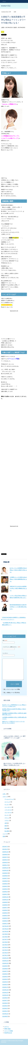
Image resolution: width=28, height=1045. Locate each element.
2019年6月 (5, 881)
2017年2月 (5, 952)
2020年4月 (5, 859)
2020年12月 (5, 851)
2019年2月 (5, 891)
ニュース (5, 833)
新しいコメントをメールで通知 (12, 689)
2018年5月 (5, 913)
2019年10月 (5, 870)
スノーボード (8, 807)
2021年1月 (5, 849)
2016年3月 (5, 982)
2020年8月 (5, 854)
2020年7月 (5, 857)
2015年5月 (5, 1005)
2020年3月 (5, 862)
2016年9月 (5, 966)
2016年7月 (5, 971)
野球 (6, 828)
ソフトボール (8, 809)
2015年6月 (5, 1003)
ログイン (6, 1026)
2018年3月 (5, 918)
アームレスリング (9, 799)
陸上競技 (7, 831)
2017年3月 (5, 950)
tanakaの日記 (6, 6)
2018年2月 (5, 920)
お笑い (4, 794)
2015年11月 (5, 992)
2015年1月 (5, 1011)
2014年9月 (5, 1016)
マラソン (7, 817)
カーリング (7, 801)
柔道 (6, 825)
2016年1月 (5, 987)
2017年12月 (5, 926)
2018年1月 (5, 923)
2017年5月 (5, 944)
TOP (6, 11)
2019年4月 (5, 886)
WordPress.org (8, 1032)
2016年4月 (5, 979)
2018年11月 (5, 899)
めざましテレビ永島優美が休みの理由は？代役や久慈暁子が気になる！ (18, 570)
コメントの (8, 1030)
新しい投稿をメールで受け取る (12, 692)
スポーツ (5, 796)
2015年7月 (5, 1000)
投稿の (7, 1028)
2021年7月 (5, 846)
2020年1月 (5, 865)
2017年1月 (5, 955)
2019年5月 (5, 883)
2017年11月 (5, 928)
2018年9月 (5, 902)
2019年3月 (5, 889)
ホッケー (7, 815)
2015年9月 (5, 997)
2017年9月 (5, 934)
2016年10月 (5, 963)
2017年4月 (5, 947)
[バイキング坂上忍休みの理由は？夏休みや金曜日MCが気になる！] (4, 598)
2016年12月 (5, 958)
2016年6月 (5, 974)
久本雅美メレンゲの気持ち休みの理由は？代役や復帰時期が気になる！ (18, 579)
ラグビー (7, 820)
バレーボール (8, 812)
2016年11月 (5, 960)
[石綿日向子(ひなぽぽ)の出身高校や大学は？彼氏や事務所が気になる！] (4, 589)
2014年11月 (5, 1013)
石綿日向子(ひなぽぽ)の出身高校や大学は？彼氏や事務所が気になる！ (18, 588)
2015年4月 (5, 1008)
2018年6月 (5, 910)
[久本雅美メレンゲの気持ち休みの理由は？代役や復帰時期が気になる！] (4, 579)
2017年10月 (5, 931)
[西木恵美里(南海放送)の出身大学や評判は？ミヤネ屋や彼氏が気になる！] (4, 607)
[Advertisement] (13, 165)
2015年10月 (5, 995)
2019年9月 (5, 873)
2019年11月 (5, 867)
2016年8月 (5, 968)
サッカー (7, 804)
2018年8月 (5, 905)
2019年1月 (5, 894)
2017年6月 (5, 942)
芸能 (3, 31)
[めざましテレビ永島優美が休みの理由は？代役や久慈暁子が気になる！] (4, 570)
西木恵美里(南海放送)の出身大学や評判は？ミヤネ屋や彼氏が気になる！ (18, 607)
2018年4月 (5, 915)
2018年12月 (5, 897)
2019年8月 (5, 875)
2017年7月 (5, 939)
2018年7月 (5, 907)
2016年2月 (5, 984)
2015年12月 (5, 989)
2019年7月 (5, 878)
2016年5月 (5, 976)
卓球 (6, 823)
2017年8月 (5, 936)
